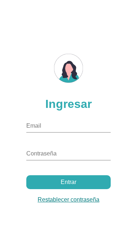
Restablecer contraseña (68, 199)
